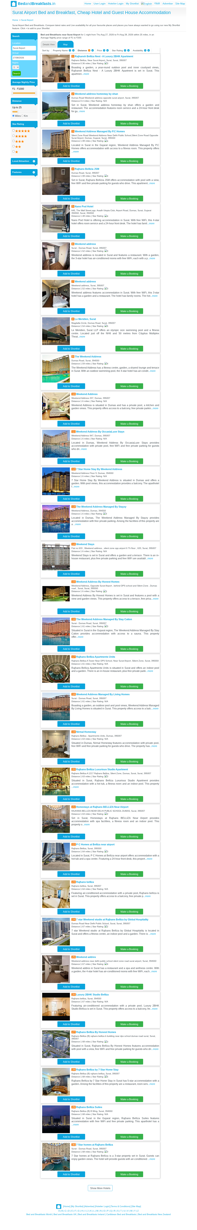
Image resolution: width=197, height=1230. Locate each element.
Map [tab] (65, 44)
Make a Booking (129, 86)
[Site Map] (136, 1206)
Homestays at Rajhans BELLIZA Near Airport (102, 807)
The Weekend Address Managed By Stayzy (101, 506)
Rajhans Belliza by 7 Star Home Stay (97, 1069)
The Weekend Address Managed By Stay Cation (104, 619)
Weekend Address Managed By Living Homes (103, 694)
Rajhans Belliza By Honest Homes (96, 1032)
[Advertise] (89, 1206)
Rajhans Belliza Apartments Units (95, 657)
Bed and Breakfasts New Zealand (154, 1214)
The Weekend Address (88, 356)
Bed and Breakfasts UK (65, 1214)
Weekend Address (87, 394)
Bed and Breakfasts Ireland (91, 1214)
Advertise (168, 3)
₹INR (157, 3)
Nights (15, 62)
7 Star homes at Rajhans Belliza (94, 1144)
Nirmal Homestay (86, 732)
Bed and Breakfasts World (39, 1214)
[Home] (66, 1206)
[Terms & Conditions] (120, 1206)
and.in (36, 3)
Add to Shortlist (71, 86)
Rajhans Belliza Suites (89, 1107)
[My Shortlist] (77, 1206)
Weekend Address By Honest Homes (97, 581)
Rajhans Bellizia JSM (87, 169)
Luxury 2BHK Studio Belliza (92, 994)
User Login (100, 3)
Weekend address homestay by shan (96, 94)
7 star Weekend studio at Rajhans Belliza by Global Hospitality (112, 919)
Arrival (15, 53)
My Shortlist (132, 3)
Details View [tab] (49, 44)
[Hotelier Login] (102, 1206)
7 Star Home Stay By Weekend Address (99, 469)
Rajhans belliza (85, 882)
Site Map (180, 3)
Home (87, 3)
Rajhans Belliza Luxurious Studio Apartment (102, 769)
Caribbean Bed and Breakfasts (121, 1214)
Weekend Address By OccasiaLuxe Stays (100, 431)
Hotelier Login (115, 3)
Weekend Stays (85, 544)
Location (16, 43)
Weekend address (85, 244)
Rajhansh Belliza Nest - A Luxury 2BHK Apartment (104, 56)
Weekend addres (86, 957)
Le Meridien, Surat (85, 319)
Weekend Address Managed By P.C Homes (100, 131)
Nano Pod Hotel (84, 206)
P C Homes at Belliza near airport (95, 844)
